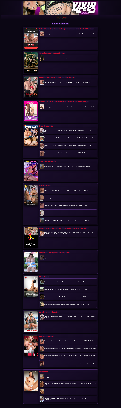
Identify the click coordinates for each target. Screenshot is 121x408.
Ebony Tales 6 (44, 277)
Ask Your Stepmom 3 (46, 336)
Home (58, 17)
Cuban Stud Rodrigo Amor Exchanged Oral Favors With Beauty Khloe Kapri (66, 29)
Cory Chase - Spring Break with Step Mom (54, 252)
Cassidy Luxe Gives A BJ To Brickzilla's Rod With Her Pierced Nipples (64, 102)
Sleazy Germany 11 (46, 126)
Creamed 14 (43, 372)
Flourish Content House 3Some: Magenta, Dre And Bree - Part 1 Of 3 (63, 228)
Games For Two (44, 185)
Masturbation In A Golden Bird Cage (52, 53)
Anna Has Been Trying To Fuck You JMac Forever (57, 77)
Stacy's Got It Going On (47, 161)
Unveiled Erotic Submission (48, 312)
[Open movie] (31, 38)
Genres (64, 17)
